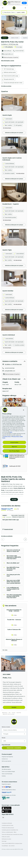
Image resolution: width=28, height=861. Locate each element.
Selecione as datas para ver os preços (14, 132)
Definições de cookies (6, 839)
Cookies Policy (7, 436)
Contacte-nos (5, 758)
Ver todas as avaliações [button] (6, 536)
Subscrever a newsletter (14, 748)
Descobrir (14, 707)
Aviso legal (4, 841)
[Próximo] (25, 539)
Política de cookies (6, 836)
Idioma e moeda (6, 726)
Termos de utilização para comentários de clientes (12, 834)
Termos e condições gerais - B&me (9, 832)
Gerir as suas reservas (6, 761)
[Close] (23, 410)
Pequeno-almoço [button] (9, 395)
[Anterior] (2, 539)
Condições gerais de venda (7, 825)
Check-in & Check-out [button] (11, 379)
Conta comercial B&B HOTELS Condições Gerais (12, 843)
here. (11, 432)
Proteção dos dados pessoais (8, 827)
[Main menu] (2, 8)
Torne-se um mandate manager (8, 771)
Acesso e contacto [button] (9, 361)
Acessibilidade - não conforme (8, 845)
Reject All (14, 446)
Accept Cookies (14, 442)
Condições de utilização (7, 823)
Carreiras (4, 776)
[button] (13, 524)
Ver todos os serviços (6, 86)
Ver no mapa (19, 47)
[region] (14, 430)
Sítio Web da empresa (6, 769)
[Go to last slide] (2, 103)
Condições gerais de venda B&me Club (10, 829)
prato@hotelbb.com (8, 54)
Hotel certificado (7, 50)
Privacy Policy (15, 436)
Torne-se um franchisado (7, 773)
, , (9, 44)
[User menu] (25, 8)
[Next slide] (25, 103)
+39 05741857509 (19, 50)
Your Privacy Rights (14, 451)
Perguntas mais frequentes (7, 756)
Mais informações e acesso (7, 60)
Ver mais (14, 499)
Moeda (3, 737)
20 (24, 32)
